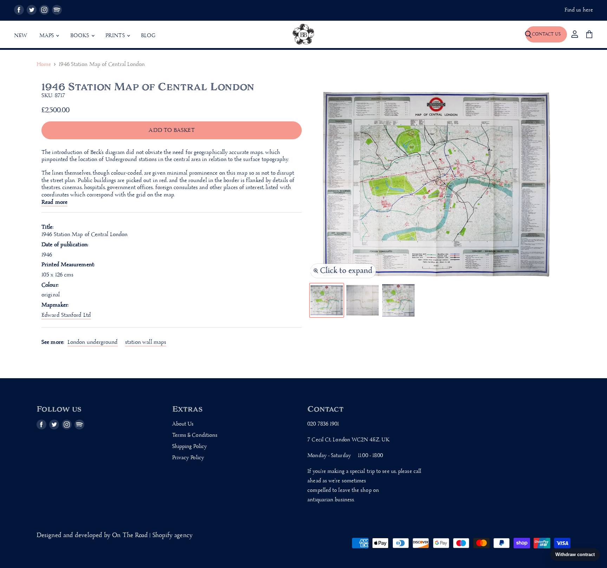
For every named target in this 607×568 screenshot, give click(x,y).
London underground (92, 342)
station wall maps (146, 342)
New (20, 35)
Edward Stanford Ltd (66, 315)
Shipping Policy (189, 446)
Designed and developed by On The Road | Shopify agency (114, 535)
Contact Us (546, 34)
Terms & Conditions (195, 435)
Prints (115, 35)
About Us (183, 424)
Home (44, 64)
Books (80, 35)
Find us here (578, 10)
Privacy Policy (188, 458)
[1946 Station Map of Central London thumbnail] (327, 300)
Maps (47, 35)
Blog (148, 35)
